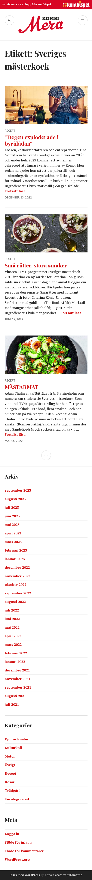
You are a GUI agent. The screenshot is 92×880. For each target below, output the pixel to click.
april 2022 (13, 636)
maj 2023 (12, 524)
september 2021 (18, 687)
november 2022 (17, 576)
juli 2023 (12, 507)
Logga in (12, 833)
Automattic (74, 875)
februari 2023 (16, 550)
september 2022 (18, 593)
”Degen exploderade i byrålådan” (32, 140)
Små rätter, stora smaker (36, 265)
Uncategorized (17, 799)
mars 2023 (13, 541)
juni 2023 (12, 516)
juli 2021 (12, 704)
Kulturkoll (13, 747)
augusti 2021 (15, 696)
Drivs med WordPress (25, 875)
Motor (10, 756)
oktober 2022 (15, 584)
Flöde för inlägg (18, 842)
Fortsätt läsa (15, 191)
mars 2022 (13, 644)
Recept (10, 130)
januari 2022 (15, 661)
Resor (10, 782)
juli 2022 (12, 610)
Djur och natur (17, 739)
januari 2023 (15, 558)
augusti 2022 (15, 601)
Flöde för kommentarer (24, 851)
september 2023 (18, 490)
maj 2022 (12, 627)
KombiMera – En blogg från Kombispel (26, 4)
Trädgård (13, 790)
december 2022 (17, 567)
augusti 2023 (15, 499)
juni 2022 (12, 618)
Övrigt (10, 764)
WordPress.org (17, 859)
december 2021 (17, 670)
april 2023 (13, 533)
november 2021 (17, 678)
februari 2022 (16, 653)
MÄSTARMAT (21, 386)
